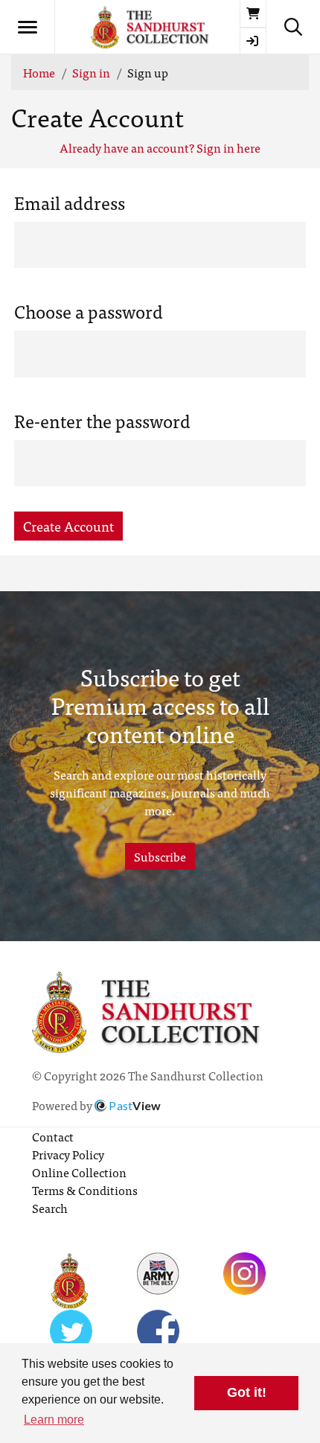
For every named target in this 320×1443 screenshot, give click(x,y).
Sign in (91, 72)
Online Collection (79, 1172)
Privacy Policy (68, 1154)
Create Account (68, 526)
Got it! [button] (246, 1392)
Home (39, 72)
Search (50, 1207)
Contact (53, 1136)
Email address (69, 202)
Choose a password (88, 311)
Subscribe (160, 856)
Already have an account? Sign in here (160, 147)
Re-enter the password (102, 420)
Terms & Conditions (85, 1190)
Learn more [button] (54, 1419)
